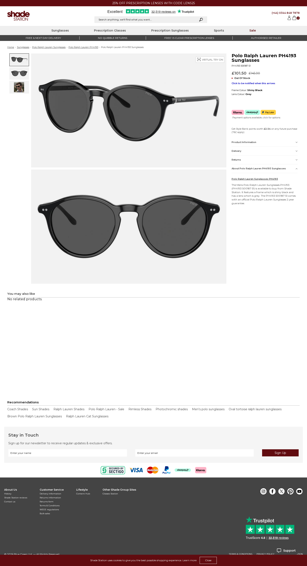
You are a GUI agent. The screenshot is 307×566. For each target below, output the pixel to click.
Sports (219, 30)
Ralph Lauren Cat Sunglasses (87, 416)
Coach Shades (17, 409)
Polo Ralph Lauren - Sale (106, 409)
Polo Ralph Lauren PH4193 (83, 47)
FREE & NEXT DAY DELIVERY (43, 37)
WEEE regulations (49, 509)
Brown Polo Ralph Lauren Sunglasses (34, 416)
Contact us (9, 501)
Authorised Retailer (266, 37)
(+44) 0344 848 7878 (286, 12)
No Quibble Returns (112, 37)
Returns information (50, 497)
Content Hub (83, 493)
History (7, 493)
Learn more (190, 560)
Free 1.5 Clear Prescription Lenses (189, 37)
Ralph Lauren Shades (68, 409)
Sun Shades (40, 409)
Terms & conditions (240, 554)
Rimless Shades (139, 409)
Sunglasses (60, 30)
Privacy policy (265, 554)
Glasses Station (110, 493)
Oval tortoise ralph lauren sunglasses (255, 409)
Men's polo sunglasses (208, 409)
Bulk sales (45, 513)
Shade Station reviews (15, 497)
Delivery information (50, 493)
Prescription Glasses (110, 30)
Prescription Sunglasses (170, 30)
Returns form (46, 501)
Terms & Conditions (50, 505)
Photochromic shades (172, 409)
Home (10, 47)
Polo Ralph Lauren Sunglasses (49, 47)
